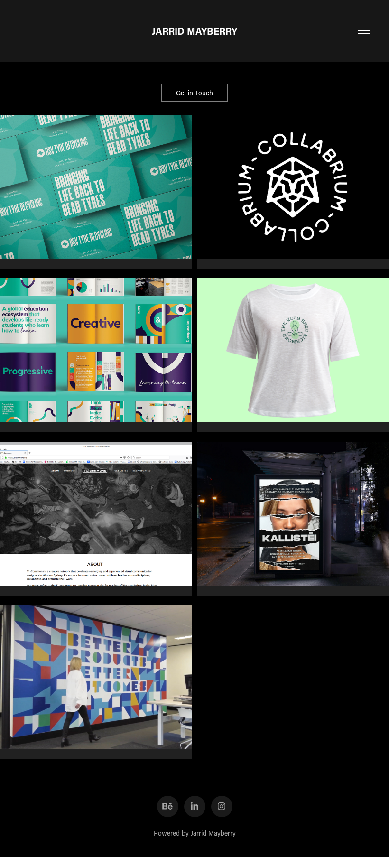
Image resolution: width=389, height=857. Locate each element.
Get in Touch (194, 92)
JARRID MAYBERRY (194, 31)
